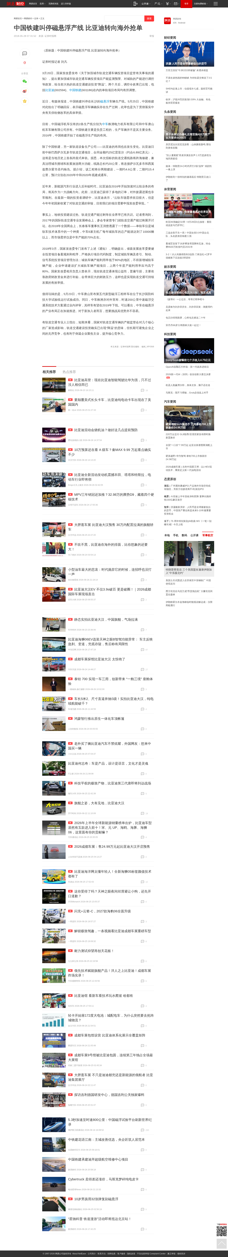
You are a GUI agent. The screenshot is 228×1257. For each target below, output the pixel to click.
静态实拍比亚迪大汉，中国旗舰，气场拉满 (106, 619)
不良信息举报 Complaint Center (151, 1254)
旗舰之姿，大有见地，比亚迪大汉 (99, 803)
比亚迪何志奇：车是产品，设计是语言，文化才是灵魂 (108, 763)
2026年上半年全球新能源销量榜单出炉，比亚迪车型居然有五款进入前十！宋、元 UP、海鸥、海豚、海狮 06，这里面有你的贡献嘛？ (110, 827)
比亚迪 (49, 90)
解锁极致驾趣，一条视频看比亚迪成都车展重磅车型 (112, 931)
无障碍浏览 (53, 3)
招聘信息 (111, 1254)
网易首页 (33, 3)
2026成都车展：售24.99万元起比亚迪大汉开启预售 (112, 846)
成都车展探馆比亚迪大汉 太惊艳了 (99, 659)
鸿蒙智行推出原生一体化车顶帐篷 (99, 718)
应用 (42, 3)
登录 (186, 3)
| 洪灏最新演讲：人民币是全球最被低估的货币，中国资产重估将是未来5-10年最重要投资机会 (187, 510)
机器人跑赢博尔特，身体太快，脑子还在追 (188, 385)
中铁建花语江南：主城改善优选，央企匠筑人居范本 (106, 1139)
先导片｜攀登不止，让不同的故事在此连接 (188, 591)
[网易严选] (158, 3)
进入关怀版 (66, 3)
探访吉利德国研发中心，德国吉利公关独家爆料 (109, 1095)
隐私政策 (131, 1254)
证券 (36, 18)
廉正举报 (171, 1254)
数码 (184, 535)
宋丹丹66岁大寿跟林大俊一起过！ (183, 325)
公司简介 (92, 1254)
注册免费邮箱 (200, 3)
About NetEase (79, 1254)
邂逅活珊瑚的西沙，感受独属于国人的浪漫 (188, 598)
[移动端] (135, 3)
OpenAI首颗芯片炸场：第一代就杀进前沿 (187, 366)
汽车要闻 (170, 401)
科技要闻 (170, 334)
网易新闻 (177, 19)
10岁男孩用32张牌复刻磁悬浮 (96, 1199)
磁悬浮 (104, 101)
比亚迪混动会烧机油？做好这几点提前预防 (106, 430)
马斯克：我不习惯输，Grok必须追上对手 (187, 392)
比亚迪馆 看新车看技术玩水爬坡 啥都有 (103, 995)
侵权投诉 (181, 1254)
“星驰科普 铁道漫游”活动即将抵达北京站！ (100, 1219)
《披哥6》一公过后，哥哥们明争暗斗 (185, 299)
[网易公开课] (146, 3)
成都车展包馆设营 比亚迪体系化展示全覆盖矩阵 (109, 1035)
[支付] (168, 3)
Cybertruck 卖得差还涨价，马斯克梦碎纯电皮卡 (103, 1179)
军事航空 (207, 535)
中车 (105, 124)
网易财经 (28, 18)
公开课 (194, 535)
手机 (175, 535)
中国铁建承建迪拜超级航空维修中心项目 (98, 1159)
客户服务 (121, 1254)
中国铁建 (75, 90)
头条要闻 (170, 111)
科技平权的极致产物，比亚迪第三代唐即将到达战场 (112, 783)
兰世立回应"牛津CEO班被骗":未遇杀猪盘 (187, 70)
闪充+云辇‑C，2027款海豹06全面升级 (102, 911)
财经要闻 (170, 37)
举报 (151, 36)
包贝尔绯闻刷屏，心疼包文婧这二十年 (185, 317)
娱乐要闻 (170, 266)
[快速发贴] (25, 53)
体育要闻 (170, 189)
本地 (167, 535)
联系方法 (102, 1254)
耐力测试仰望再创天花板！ (94, 951)
